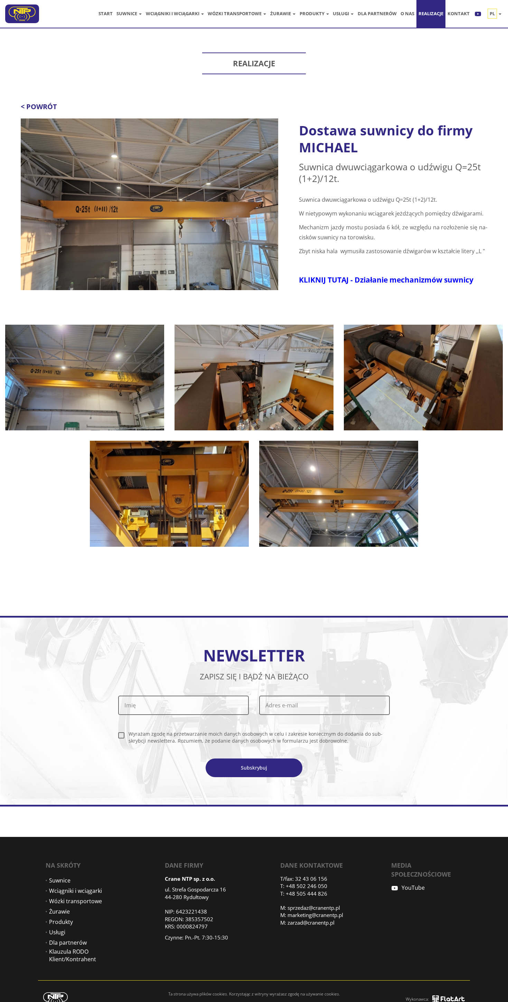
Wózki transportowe (235, 14)
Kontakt (459, 14)
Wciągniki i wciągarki (173, 14)
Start (105, 14)
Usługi (341, 14)
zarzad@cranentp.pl (311, 922)
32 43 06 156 (311, 878)
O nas (407, 14)
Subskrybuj (254, 767)
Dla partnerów (377, 14)
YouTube (413, 887)
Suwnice (127, 14)
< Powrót (39, 106)
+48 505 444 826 (306, 893)
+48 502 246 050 (306, 885)
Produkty (313, 14)
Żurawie (281, 14)
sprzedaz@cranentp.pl (314, 907)
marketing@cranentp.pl (315, 915)
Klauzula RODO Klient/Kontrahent (72, 955)
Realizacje (430, 14)
